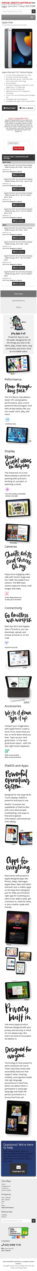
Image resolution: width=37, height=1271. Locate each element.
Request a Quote (16, 172)
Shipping (4, 1215)
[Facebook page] (15, 1256)
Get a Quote (27, 108)
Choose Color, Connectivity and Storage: (15, 157)
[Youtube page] (21, 1256)
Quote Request (6, 1190)
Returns (3, 1217)
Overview (18, 293)
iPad (2, 1201)
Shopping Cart (5, 1186)
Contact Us (18, 1171)
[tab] (18, 157)
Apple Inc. (18, 131)
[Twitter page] (18, 1256)
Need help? (10, 108)
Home (3, 1184)
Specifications (18, 300)
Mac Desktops (6, 1197)
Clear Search (18, 148)
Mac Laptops (5, 1199)
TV (2, 1203)
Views (18, 307)
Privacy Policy (22, 1268)
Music (3, 1205)
